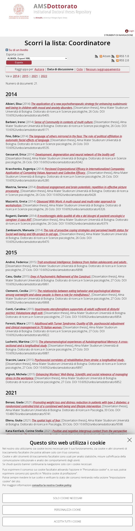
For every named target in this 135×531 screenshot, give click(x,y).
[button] (19, 62)
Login (131, 30)
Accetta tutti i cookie (67, 521)
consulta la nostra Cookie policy (52, 485)
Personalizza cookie (67, 509)
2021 (34, 76)
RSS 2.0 (124, 60)
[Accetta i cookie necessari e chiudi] (129, 440)
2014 (16, 76)
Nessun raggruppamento (103, 69)
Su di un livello (18, 50)
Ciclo (79, 69)
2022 (44, 76)
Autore (39, 69)
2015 (25, 76)
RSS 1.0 (124, 56)
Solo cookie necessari (67, 498)
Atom (106, 56)
